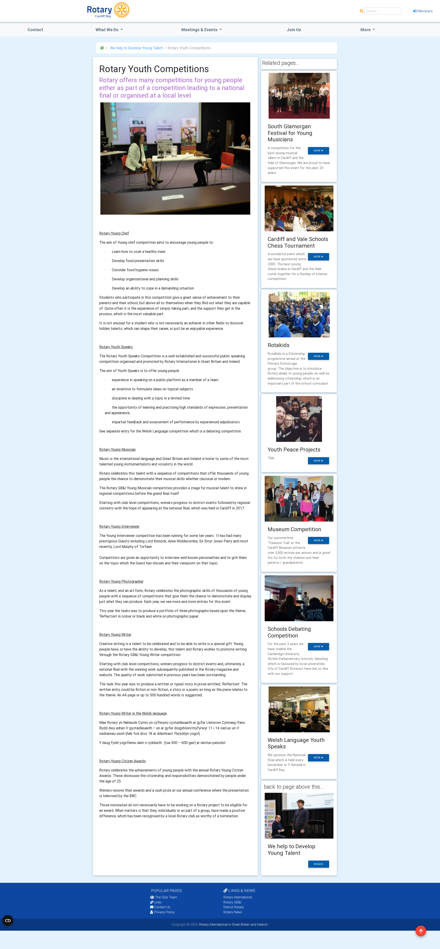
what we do (107, 29)
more (317, 150)
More (365, 29)
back (319, 864)
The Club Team (166, 897)
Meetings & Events (199, 29)
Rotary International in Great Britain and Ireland (232, 924)
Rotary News (232, 912)
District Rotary (233, 907)
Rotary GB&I (232, 902)
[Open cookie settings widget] (7, 920)
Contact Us (161, 907)
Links (158, 902)
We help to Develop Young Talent (136, 48)
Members (425, 11)
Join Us (294, 29)
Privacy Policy (164, 912)
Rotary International (237, 897)
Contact (35, 29)
